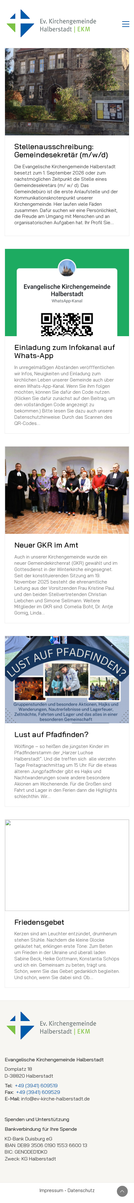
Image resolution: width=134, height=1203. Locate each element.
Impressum (51, 1190)
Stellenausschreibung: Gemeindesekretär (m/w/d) (61, 150)
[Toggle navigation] (125, 24)
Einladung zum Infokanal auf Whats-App (64, 351)
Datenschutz (81, 1190)
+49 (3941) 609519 (36, 1085)
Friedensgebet (39, 922)
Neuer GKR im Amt (46, 545)
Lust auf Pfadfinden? (51, 734)
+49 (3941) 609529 (38, 1092)
